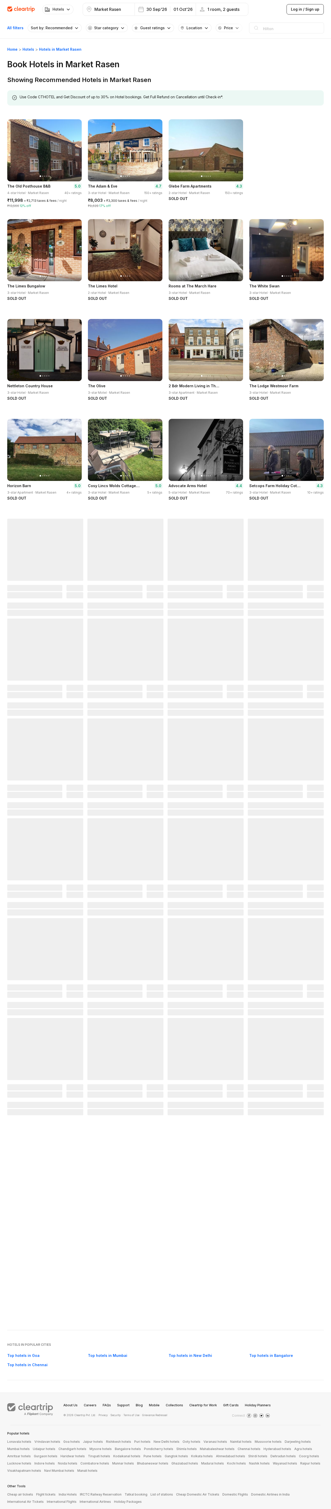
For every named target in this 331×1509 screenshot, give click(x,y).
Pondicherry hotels (158, 1449)
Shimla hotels (186, 1449)
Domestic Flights (235, 1494)
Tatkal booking (136, 1494)
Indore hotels (44, 1463)
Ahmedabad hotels (230, 1456)
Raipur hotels (310, 1463)
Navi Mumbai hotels (59, 1471)
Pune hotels (153, 1456)
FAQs (107, 1405)
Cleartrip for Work (203, 1405)
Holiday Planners (258, 1405)
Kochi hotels (236, 1463)
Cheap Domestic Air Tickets (197, 1494)
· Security (115, 1415)
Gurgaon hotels (45, 1456)
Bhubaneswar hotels (152, 1463)
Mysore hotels (100, 1449)
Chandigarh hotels (72, 1449)
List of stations (162, 1494)
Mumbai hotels (18, 1449)
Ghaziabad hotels (184, 1463)
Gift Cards (231, 1405)
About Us (70, 1405)
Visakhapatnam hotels (24, 1471)
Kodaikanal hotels (126, 1456)
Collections (174, 1405)
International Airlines (95, 1502)
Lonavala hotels (19, 1442)
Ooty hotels (191, 1442)
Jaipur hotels (93, 1442)
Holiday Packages (128, 1502)
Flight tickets (46, 1494)
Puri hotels (142, 1442)
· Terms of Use (130, 1415)
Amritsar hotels (19, 1456)
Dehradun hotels (283, 1456)
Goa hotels (71, 1442)
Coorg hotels (309, 1456)
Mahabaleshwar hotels (217, 1449)
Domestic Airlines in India (270, 1494)
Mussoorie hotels (268, 1442)
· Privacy (102, 1415)
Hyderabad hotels (277, 1449)
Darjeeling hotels (298, 1442)
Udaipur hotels (44, 1449)
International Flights (62, 1502)
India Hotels (68, 1494)
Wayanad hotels (285, 1463)
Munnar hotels (123, 1463)
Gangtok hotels (176, 1456)
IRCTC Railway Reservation (101, 1494)
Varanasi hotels (215, 1442)
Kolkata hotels (202, 1456)
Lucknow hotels (19, 1463)
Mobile (154, 1405)
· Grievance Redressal (153, 1415)
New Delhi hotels (166, 1442)
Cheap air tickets (20, 1494)
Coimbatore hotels (94, 1463)
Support (123, 1405)
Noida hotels (67, 1463)
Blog (139, 1405)
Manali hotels (87, 1471)
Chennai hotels (249, 1449)
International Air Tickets (25, 1502)
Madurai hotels (212, 1463)
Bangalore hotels (128, 1449)
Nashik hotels (259, 1463)
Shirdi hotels (257, 1456)
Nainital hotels (241, 1442)
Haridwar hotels (73, 1456)
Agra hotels (303, 1449)
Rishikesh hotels (118, 1442)
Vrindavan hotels (47, 1442)
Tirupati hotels (99, 1456)
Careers (90, 1405)
